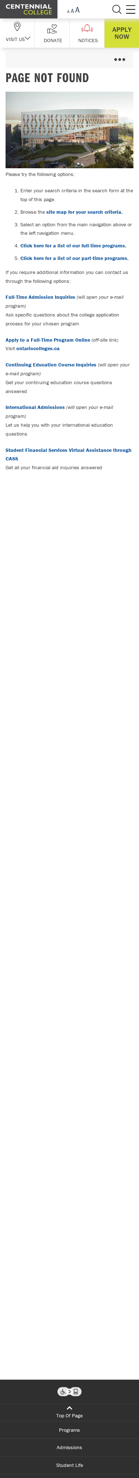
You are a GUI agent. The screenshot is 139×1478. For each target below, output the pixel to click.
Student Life (69, 1465)
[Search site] (116, 9)
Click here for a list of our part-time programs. (74, 258)
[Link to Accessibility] (69, 1392)
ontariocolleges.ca (38, 348)
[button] (52, 33)
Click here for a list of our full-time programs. (73, 245)
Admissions (69, 1447)
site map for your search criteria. (84, 212)
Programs (69, 1430)
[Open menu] (119, 59)
